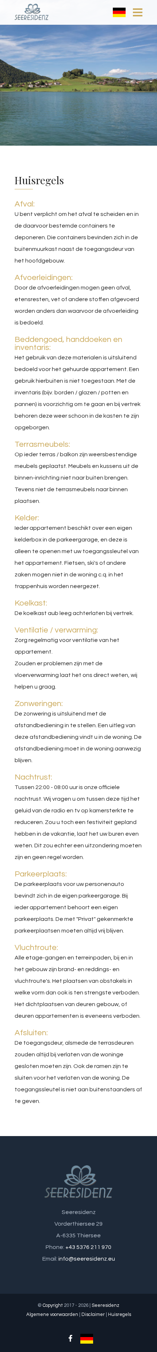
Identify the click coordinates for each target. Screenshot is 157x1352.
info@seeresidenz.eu (86, 1259)
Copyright (53, 1305)
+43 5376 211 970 (88, 1247)
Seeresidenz (105, 1305)
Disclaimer (93, 1314)
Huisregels (119, 1314)
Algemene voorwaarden (52, 1314)
